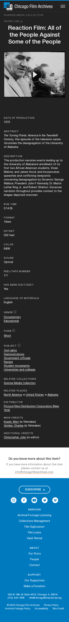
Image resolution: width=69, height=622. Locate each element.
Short (7, 336)
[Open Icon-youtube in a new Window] (34, 500)
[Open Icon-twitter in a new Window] (45, 500)
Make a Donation (34, 586)
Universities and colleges (19, 370)
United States (35, 395)
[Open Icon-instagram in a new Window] (13, 500)
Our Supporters (35, 580)
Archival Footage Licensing (34, 515)
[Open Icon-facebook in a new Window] (24, 500)
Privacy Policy (51, 605)
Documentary (12, 317)
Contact (34, 565)
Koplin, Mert (11, 422)
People (34, 559)
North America (13, 395)
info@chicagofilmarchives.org (45, 598)
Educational (11, 321)
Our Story (34, 554)
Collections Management (34, 521)
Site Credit (58, 609)
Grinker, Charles (14, 426)
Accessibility (41, 609)
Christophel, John (15, 437)
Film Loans (34, 532)
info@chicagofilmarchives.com (34, 472)
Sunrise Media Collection (23, 15)
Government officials (17, 358)
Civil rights (10, 350)
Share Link (12, 21)
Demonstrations (14, 354)
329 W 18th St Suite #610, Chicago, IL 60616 (33, 595)
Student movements (17, 366)
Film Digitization (34, 527)
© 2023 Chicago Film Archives (23, 605)
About (34, 548)
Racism (8, 362)
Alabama (53, 395)
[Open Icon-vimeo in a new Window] (55, 500)
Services (34, 510)
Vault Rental (34, 538)
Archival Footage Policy (17, 609)
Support (34, 575)
